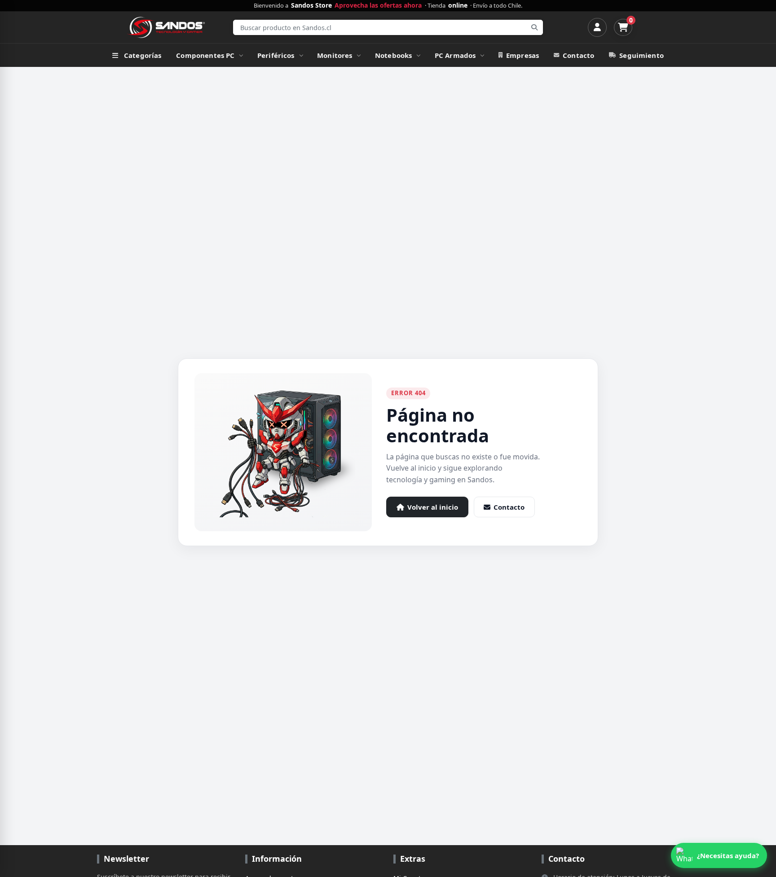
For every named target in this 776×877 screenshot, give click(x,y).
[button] (719, 855)
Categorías (143, 55)
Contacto (578, 55)
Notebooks (393, 55)
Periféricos (276, 55)
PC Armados (455, 55)
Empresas (522, 55)
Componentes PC (205, 55)
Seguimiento (641, 55)
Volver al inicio (432, 506)
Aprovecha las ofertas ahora (378, 5)
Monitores (334, 55)
